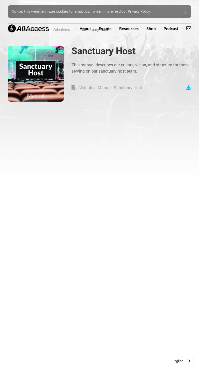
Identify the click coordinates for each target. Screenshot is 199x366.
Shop (151, 28)
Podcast (171, 28)
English (178, 361)
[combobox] (182, 361)
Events (105, 28)
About (85, 28)
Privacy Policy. (139, 11)
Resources (129, 28)
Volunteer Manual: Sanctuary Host (110, 87)
